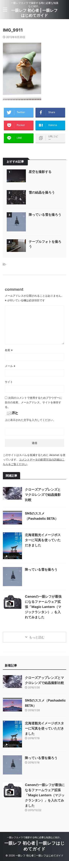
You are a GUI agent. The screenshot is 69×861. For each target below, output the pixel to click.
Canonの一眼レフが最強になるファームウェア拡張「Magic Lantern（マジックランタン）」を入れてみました (43, 607)
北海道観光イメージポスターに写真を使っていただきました (43, 540)
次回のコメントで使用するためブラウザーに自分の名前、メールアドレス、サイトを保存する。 (33, 402)
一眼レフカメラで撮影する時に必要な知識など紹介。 (34, 837)
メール (10, 366)
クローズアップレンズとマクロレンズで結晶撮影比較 (43, 495)
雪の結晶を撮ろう (42, 192)
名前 (9, 350)
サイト (9, 381)
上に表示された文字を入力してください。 (30, 420)
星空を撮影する (40, 172)
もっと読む (36, 637)
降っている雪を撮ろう (45, 214)
